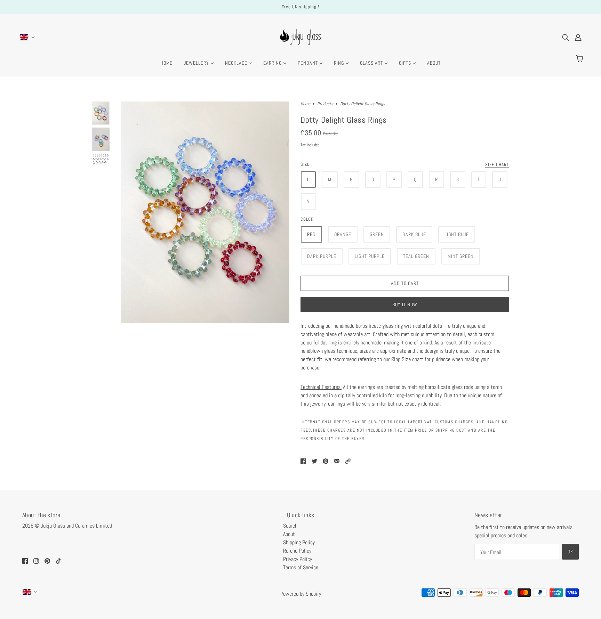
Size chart (497, 165)
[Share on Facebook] (303, 461)
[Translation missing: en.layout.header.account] (578, 37)
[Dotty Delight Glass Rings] (205, 212)
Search (290, 525)
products (325, 104)
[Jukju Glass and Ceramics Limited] (300, 46)
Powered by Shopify (300, 593)
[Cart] (580, 59)
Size (305, 164)
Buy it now (404, 304)
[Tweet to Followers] (314, 461)
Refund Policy (297, 550)
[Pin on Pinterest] (325, 461)
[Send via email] (336, 461)
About (289, 534)
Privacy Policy (297, 559)
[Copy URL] (347, 461)
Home (305, 104)
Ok (570, 551)
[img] (565, 37)
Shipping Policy (299, 542)
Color (307, 219)
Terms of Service (300, 567)
